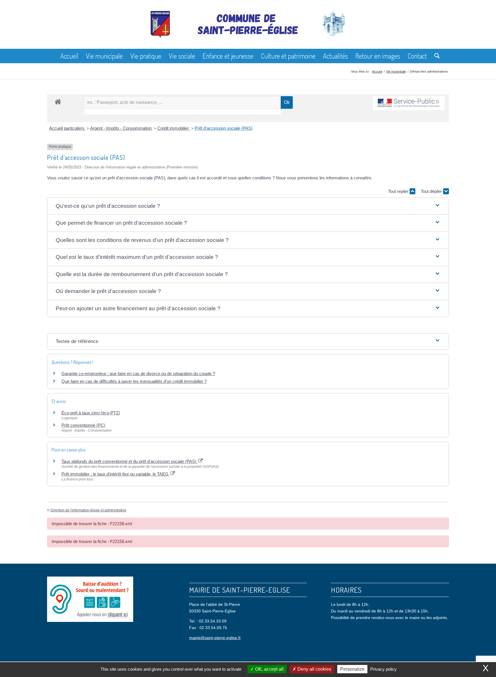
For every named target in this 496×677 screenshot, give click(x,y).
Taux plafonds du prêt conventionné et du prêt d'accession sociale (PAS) (129, 461)
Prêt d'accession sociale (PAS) (224, 128)
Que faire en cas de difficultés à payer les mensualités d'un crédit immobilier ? (134, 381)
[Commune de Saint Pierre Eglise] (248, 29)
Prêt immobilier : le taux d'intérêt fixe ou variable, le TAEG (115, 474)
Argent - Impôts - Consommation (121, 128)
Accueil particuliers (67, 128)
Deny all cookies (313, 669)
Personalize (352, 669)
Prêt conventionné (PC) (83, 425)
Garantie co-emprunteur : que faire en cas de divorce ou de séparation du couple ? (138, 373)
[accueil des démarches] (57, 101)
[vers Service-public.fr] (409, 103)
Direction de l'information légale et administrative (88, 510)
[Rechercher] (435, 56)
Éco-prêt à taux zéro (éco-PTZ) (90, 412)
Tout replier (399, 191)
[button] (248, 206)
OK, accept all (269, 669)
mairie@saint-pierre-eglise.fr (215, 637)
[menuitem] (69, 56)
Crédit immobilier (173, 128)
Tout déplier (432, 191)
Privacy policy (383, 669)
